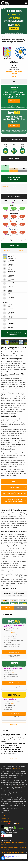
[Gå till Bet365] (14, 621)
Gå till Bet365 (13, 652)
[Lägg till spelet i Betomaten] (6, 144)
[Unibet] (5, 603)
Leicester (20, 58)
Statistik (19, 608)
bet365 (15, 205)
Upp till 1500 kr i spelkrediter (15, 211)
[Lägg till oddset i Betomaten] (4, 600)
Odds (6, 608)
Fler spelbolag (13, 724)
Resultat (9, 190)
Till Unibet (13, 101)
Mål (23, 186)
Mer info (14, 76)
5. (22, 147)
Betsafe (15, 213)
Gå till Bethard (13, 713)
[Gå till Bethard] (14, 695)
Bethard (13, 703)
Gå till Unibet (13, 683)
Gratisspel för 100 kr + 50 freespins (15, 219)
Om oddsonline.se (6, 816)
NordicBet (15, 229)
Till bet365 (13, 125)
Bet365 (13, 632)
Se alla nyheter (13, 758)
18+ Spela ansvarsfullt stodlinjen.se (14, 655)
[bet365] (5, 151)
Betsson (15, 221)
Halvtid (14, 186)
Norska (12, 824)
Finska (18, 824)
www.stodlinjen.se (17, 786)
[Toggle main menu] (25, 2)
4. (14, 147)
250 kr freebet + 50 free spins (15, 227)
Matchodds (5, 186)
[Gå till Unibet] (14, 664)
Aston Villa (7, 58)
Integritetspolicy (6, 821)
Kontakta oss (16, 768)
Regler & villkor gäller (20, 623)
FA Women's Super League (14, 72)
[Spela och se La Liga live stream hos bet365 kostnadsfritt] (14, 34)
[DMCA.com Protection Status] (9, 827)
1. (5, 147)
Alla (18, 190)
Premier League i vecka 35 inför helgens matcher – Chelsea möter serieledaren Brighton (13, 739)
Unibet (13, 672)
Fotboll (4, 37)
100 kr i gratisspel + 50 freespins (15, 235)
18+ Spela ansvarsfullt (11, 623)
